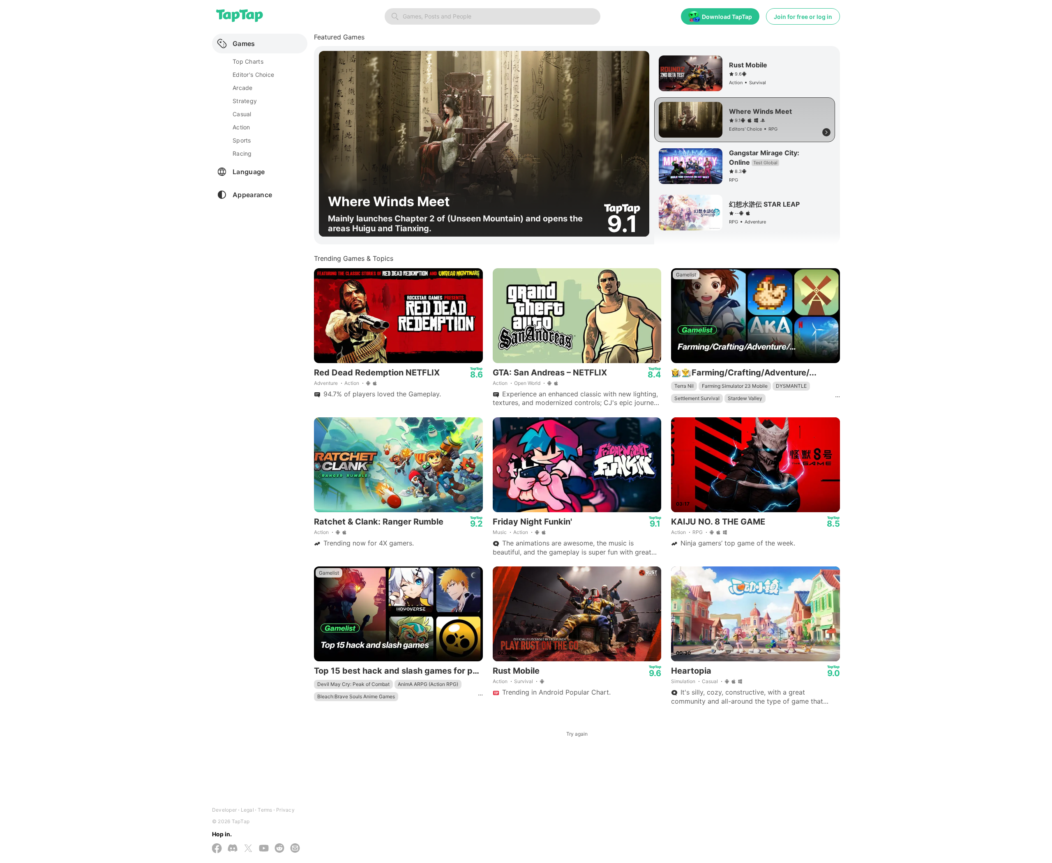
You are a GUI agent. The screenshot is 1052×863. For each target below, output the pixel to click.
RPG (697, 532)
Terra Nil (684, 386)
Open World (527, 383)
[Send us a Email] (295, 848)
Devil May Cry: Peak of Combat (353, 684)
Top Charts (248, 61)
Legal (247, 810)
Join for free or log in (803, 16)
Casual (710, 681)
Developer (224, 810)
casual (242, 113)
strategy (245, 100)
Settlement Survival (697, 398)
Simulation (683, 681)
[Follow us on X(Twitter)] (248, 849)
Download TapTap (727, 16)
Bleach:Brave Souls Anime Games (356, 696)
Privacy (285, 810)
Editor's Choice (253, 74)
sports (242, 140)
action (241, 127)
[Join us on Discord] (233, 848)
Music (500, 532)
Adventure (326, 383)
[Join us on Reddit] (279, 848)
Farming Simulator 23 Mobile (735, 386)
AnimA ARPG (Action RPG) (428, 684)
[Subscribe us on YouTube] (264, 848)
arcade (243, 87)
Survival (523, 681)
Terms (265, 810)
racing (242, 153)
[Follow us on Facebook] (217, 849)
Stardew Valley (745, 398)
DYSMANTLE (791, 386)
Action (351, 383)
